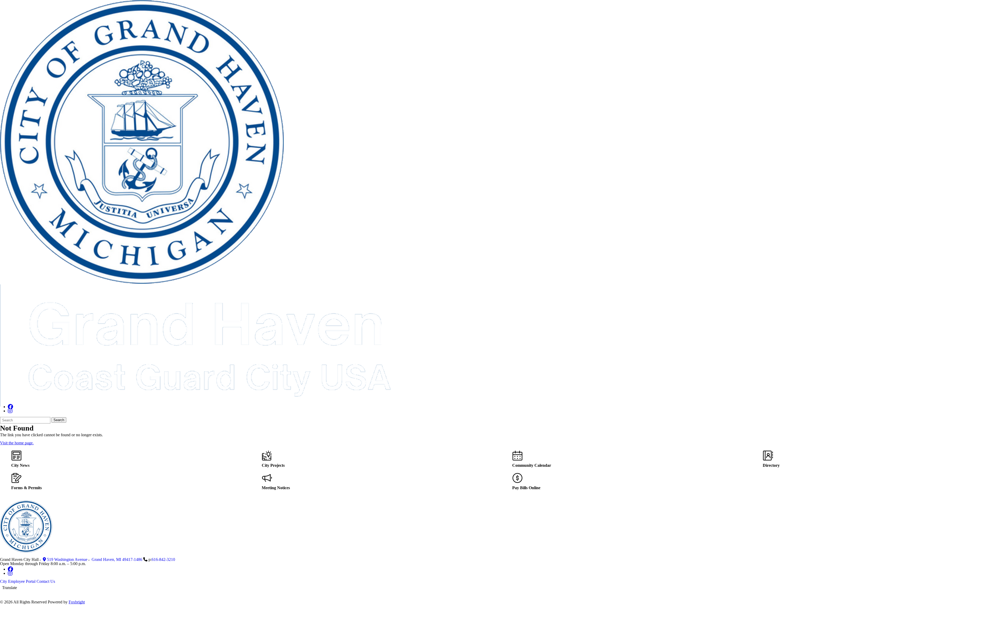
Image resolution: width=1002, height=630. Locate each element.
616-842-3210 (163, 559)
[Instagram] (10, 411)
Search (58, 420)
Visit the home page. (17, 443)
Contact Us (46, 581)
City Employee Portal (17, 581)
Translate (9, 587)
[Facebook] (10, 406)
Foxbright (77, 602)
